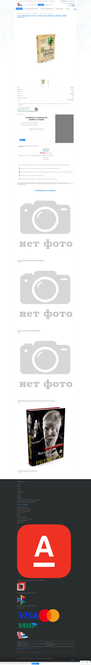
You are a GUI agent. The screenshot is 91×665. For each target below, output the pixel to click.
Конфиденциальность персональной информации (27, 501)
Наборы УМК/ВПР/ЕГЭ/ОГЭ (22, 520)
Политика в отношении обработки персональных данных (28, 499)
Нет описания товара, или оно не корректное (29, 122)
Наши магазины (52, 1)
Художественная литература (22, 507)
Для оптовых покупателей (43, 1)
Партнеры (19, 496)
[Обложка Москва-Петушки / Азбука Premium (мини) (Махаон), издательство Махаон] (45, 437)
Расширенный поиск (49, 4)
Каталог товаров (22, 504)
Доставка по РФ (18, 1)
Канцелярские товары (21, 516)
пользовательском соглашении (78, 662)
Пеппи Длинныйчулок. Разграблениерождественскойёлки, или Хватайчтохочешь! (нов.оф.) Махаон (36, 400)
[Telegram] (74, 5)
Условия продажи (20, 492)
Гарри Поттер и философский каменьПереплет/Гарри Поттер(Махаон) (30, 260)
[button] (19, 9)
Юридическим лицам (23, 645)
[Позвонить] (69, 5)
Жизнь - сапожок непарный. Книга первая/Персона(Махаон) (28, 330)
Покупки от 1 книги (23, 642)
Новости (18, 484)
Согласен (35, 663)
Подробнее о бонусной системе (24, 111)
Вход (68, 1)
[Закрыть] (53, 116)
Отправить (22, 139)
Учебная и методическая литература (24, 518)
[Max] (72, 5)
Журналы (19, 514)
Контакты (24, 1)
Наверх (72, 660)
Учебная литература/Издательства (24, 509)
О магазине (35, 1)
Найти (41, 4)
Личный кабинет (72, 1)
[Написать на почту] (71, 5)
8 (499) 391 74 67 (52, 645)
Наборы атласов (20, 522)
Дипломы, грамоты (20, 512)
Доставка (19, 488)
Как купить (19, 486)
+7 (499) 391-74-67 (63, 1)
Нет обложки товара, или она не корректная (29, 124)
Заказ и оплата (29, 1)
